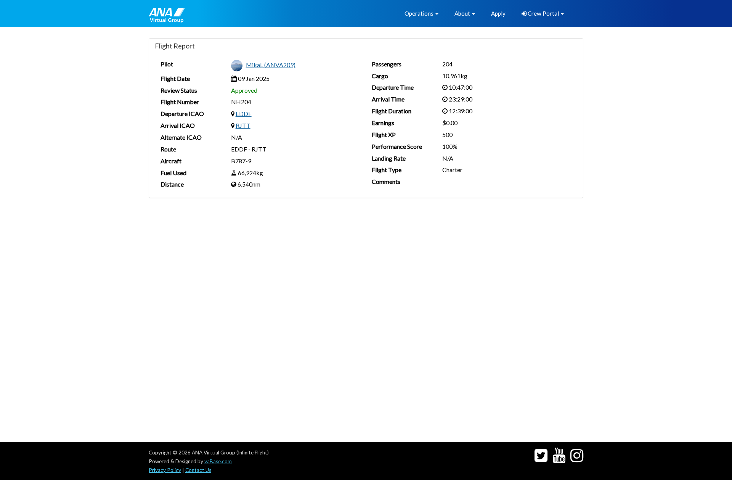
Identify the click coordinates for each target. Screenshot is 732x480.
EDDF (244, 113)
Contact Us (198, 470)
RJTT (243, 125)
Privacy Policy (165, 470)
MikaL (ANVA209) (270, 64)
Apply (498, 13)
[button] (421, 13)
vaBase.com (218, 461)
